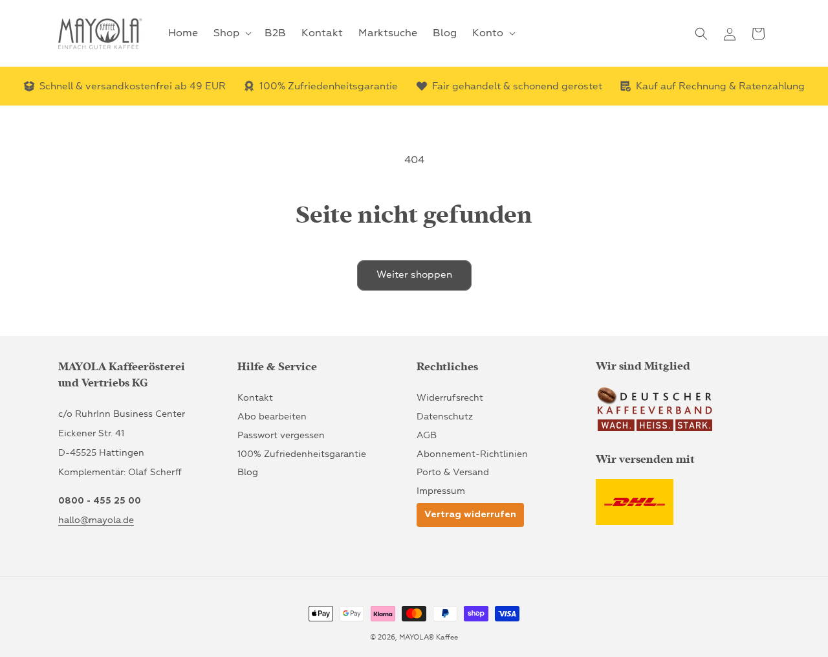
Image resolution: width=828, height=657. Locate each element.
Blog (247, 472)
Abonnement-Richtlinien (472, 453)
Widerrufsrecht (450, 397)
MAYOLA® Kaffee (428, 637)
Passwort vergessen (281, 434)
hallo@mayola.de (96, 520)
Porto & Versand (453, 472)
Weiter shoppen (414, 275)
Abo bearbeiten (272, 416)
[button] (231, 33)
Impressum (441, 490)
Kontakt (255, 397)
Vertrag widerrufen (470, 514)
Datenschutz (445, 416)
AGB (427, 434)
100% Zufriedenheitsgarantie (301, 453)
